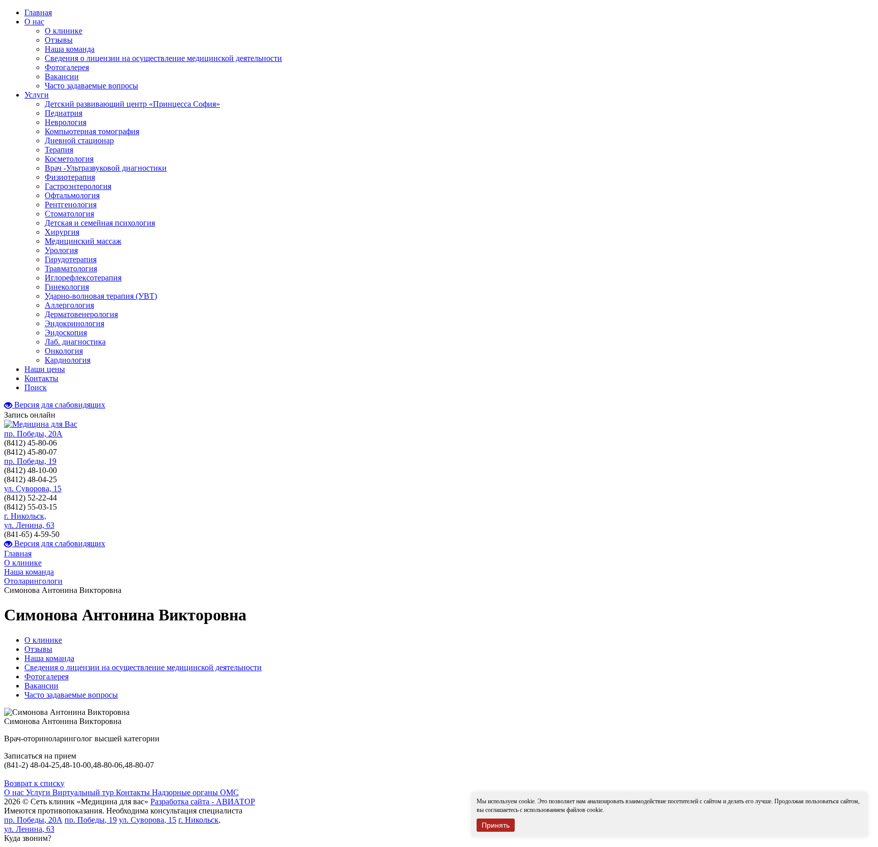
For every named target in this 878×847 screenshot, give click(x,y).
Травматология (71, 268)
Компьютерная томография (92, 131)
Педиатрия (63, 113)
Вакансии (62, 76)
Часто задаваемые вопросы (91, 85)
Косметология (69, 158)
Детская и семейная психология (100, 222)
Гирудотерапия (71, 259)
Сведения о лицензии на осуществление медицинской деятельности (163, 58)
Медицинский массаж (83, 241)
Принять (496, 825)
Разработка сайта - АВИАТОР (202, 801)
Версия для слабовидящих (58, 404)
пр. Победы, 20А (33, 433)
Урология (61, 250)
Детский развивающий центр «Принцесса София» (132, 104)
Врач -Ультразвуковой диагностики (106, 168)
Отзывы (59, 40)
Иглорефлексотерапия (83, 277)
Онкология (64, 351)
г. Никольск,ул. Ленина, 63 (29, 520)
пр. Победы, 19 (30, 461)
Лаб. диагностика (75, 341)
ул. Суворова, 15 (32, 488)
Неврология (65, 122)
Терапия (59, 149)
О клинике (63, 30)
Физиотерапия (70, 177)
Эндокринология (74, 323)
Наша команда (70, 49)
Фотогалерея (67, 67)
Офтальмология (72, 195)
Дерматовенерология (81, 314)
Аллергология (69, 305)
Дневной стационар (79, 140)
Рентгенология (71, 204)
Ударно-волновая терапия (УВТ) (101, 296)
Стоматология (69, 213)
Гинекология (67, 287)
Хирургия (62, 232)
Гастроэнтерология (78, 186)
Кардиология (67, 360)
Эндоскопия (66, 332)
